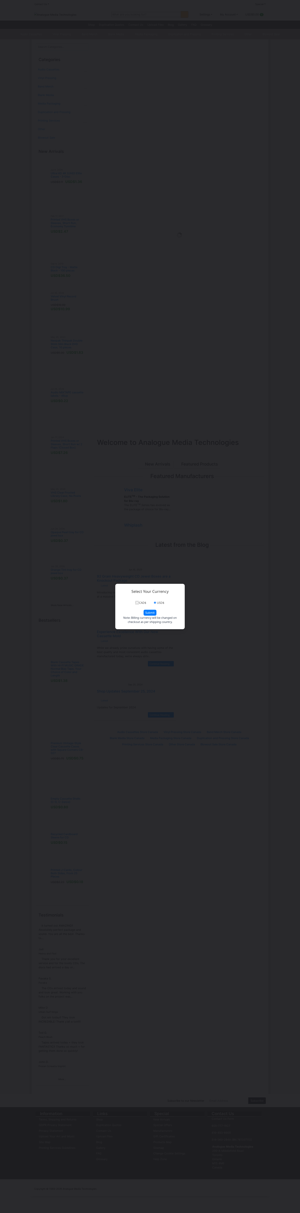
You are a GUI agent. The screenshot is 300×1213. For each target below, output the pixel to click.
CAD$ (142, 603)
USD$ (160, 603)
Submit (150, 613)
